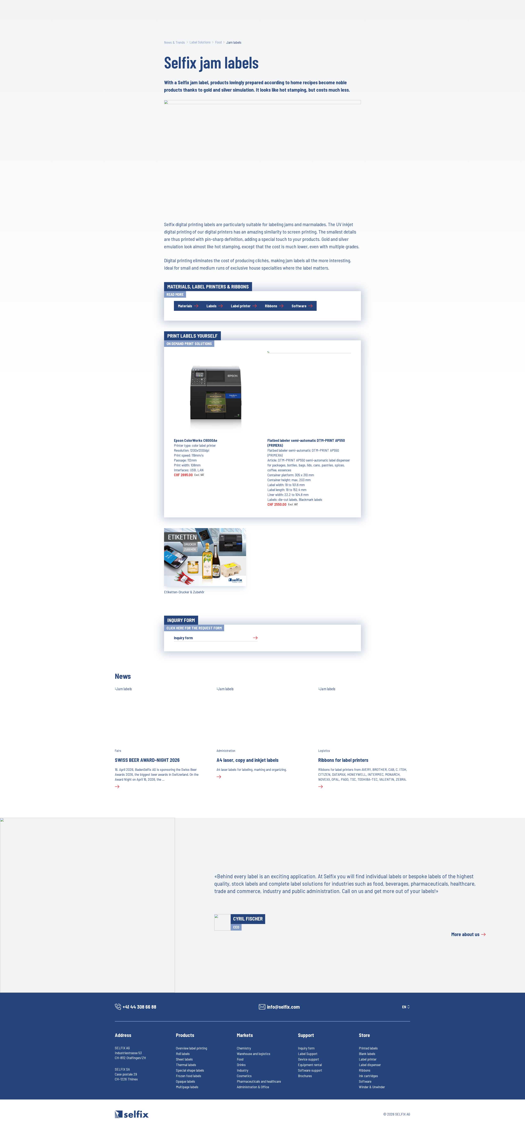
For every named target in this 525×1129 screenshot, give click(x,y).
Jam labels (233, 42)
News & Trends (174, 42)
